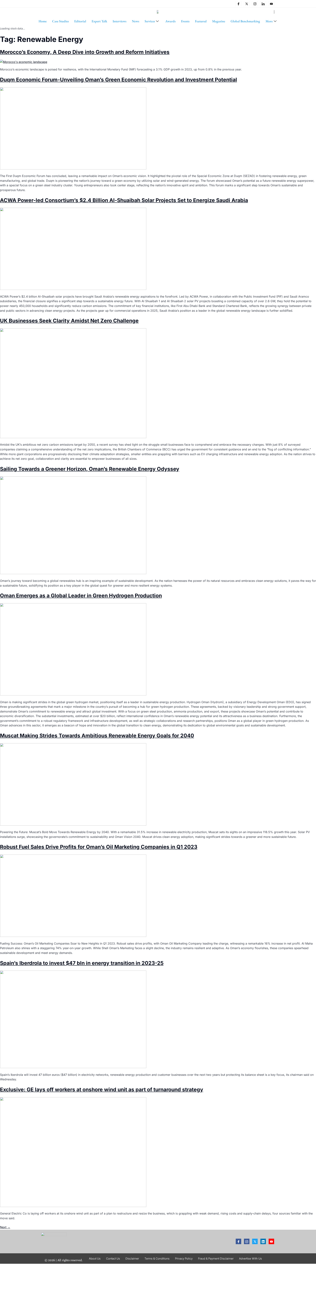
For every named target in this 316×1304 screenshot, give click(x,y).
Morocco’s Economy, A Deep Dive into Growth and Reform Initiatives (85, 52)
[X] (246, 3)
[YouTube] (271, 3)
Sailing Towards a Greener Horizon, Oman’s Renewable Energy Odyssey (89, 469)
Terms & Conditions (157, 1258)
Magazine (218, 21)
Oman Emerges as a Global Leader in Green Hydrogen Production (81, 595)
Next (5, 1227)
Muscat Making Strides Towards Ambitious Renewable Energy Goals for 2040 (97, 735)
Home (43, 21)
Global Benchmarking (245, 21)
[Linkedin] (263, 3)
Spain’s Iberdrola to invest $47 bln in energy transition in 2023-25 (81, 963)
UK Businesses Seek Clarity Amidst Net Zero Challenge (69, 321)
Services (150, 21)
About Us (95, 1258)
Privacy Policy (184, 1258)
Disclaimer (132, 1258)
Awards (170, 21)
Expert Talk (99, 21)
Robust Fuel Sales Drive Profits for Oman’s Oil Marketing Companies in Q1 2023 (98, 847)
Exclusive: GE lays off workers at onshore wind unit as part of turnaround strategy (101, 1089)
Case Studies (60, 21)
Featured (201, 21)
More (269, 21)
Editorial (80, 21)
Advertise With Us (250, 1258)
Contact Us (113, 1258)
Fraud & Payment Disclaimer (216, 1258)
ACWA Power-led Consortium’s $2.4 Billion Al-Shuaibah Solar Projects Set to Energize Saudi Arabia (124, 200)
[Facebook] (238, 3)
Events (185, 21)
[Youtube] (271, 1241)
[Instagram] (255, 3)
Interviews (119, 21)
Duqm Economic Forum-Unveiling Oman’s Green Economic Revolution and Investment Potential (118, 80)
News (135, 21)
